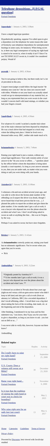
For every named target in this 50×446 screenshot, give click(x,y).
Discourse (16, 439)
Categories (13, 429)
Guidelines (24, 429)
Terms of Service (38, 429)
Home (3, 429)
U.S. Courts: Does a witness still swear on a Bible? (12, 368)
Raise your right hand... (12, 381)
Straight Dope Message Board (13, 3)
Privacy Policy (7, 434)
